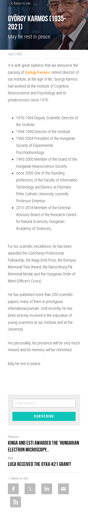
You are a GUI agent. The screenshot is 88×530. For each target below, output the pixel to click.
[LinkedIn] (46, 488)
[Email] (63, 488)
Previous (13, 437)
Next (10, 458)
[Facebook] (13, 488)
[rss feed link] (15, 502)
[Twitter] (30, 488)
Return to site (22, 3)
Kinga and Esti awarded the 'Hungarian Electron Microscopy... (43, 446)
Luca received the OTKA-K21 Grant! (39, 464)
